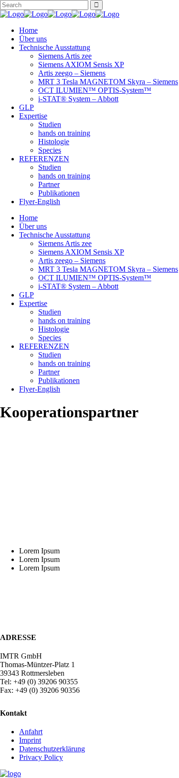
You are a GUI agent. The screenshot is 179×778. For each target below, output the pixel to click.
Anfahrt (30, 732)
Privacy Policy (41, 757)
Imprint (30, 740)
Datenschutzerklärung (52, 749)
